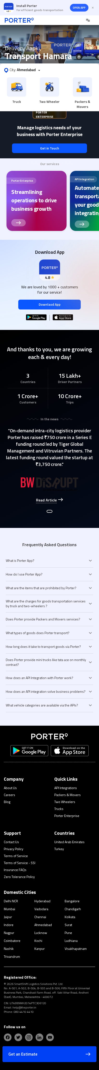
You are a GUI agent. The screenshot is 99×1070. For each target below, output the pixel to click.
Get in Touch (49, 148)
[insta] (29, 1037)
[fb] (8, 1037)
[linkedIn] (39, 1037)
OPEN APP (79, 7)
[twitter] (18, 1037)
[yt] (50, 1037)
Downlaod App (50, 304)
